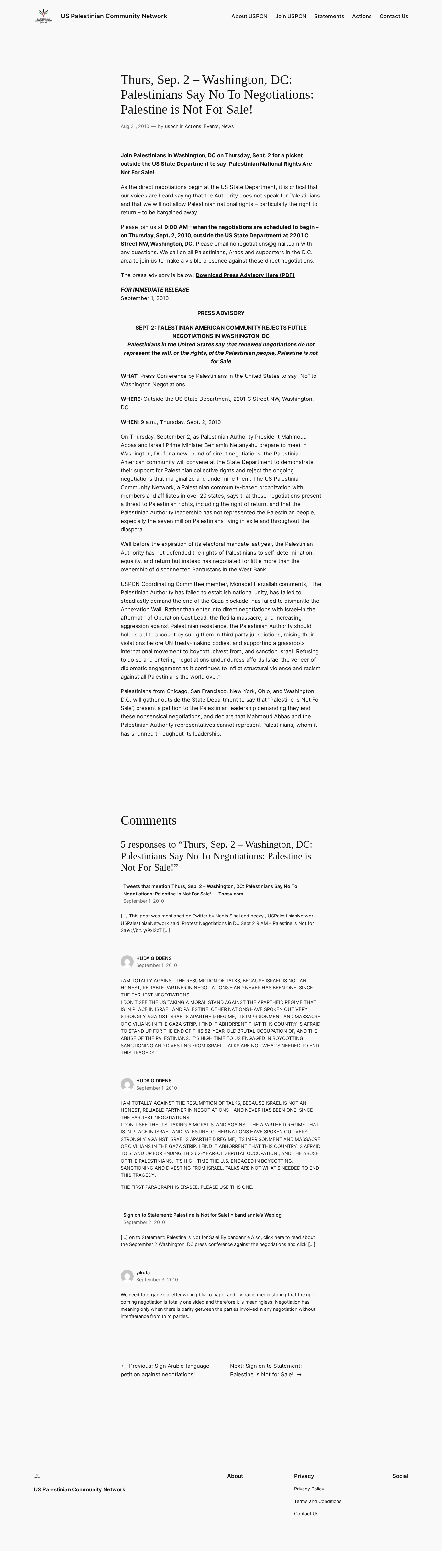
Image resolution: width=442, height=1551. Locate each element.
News (227, 126)
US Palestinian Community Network (114, 16)
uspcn (171, 126)
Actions (193, 126)
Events (211, 126)
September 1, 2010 (143, 901)
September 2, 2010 (144, 1222)
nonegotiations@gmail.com (264, 244)
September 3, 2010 (157, 1279)
